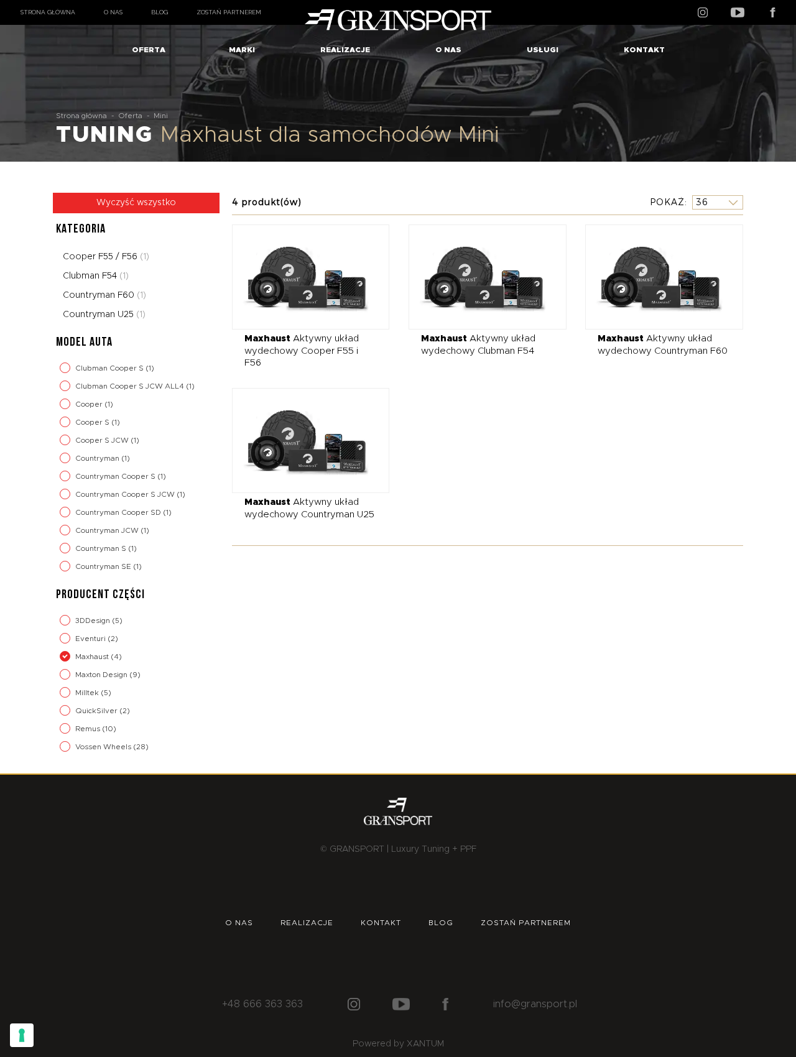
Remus (88, 728)
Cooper (89, 404)
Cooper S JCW (103, 440)
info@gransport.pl (535, 1004)
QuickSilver (97, 710)
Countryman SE (104, 566)
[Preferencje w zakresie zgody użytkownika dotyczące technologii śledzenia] (22, 1035)
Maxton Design (102, 674)
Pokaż (667, 202)
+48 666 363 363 (262, 1004)
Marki (242, 49)
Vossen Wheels (104, 746)
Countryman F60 (104, 295)
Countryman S (101, 548)
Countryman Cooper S (116, 476)
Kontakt (644, 49)
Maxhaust (93, 656)
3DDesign (93, 620)
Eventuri (91, 638)
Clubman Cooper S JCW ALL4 (130, 386)
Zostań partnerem (229, 12)
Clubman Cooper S (110, 368)
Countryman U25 (104, 314)
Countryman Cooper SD (119, 512)
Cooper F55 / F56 (106, 256)
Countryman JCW (108, 530)
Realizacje (345, 49)
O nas (113, 12)
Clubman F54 (96, 276)
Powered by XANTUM (398, 1044)
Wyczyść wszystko (136, 202)
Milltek (88, 692)
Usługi (542, 49)
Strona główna (48, 12)
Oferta (148, 49)
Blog (159, 12)
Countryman (98, 458)
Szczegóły (301, 276)
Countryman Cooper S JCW (126, 494)
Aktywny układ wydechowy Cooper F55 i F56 (301, 350)
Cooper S (93, 422)
